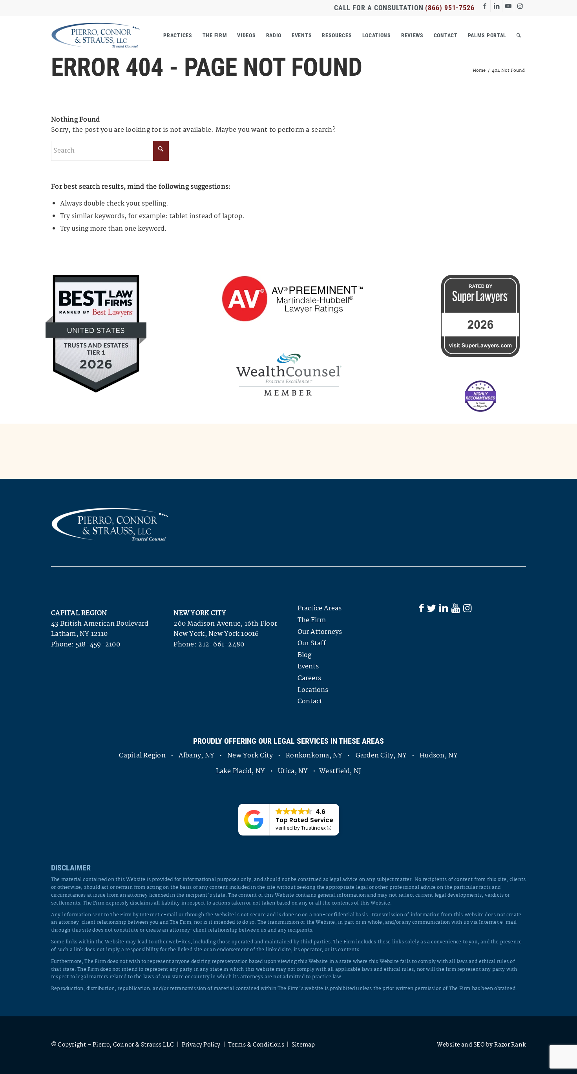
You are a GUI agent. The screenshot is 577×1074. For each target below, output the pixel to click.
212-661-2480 (221, 644)
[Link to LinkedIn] (496, 6)
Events (308, 666)
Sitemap (303, 1045)
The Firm (312, 620)
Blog (304, 655)
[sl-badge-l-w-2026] (480, 316)
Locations (313, 690)
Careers (309, 678)
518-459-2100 (98, 644)
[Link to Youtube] (508, 6)
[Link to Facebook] (484, 6)
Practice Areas (319, 608)
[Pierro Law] (95, 35)
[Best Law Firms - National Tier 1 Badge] (96, 334)
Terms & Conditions (256, 1045)
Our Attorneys (320, 632)
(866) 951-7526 (450, 8)
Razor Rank (510, 1045)
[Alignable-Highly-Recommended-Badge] (480, 396)
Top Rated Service (304, 820)
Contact (310, 701)
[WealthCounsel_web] (289, 374)
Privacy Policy (201, 1045)
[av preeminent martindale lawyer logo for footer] (289, 299)
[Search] (518, 35)
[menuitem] (177, 35)
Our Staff (312, 643)
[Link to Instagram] (520, 6)
